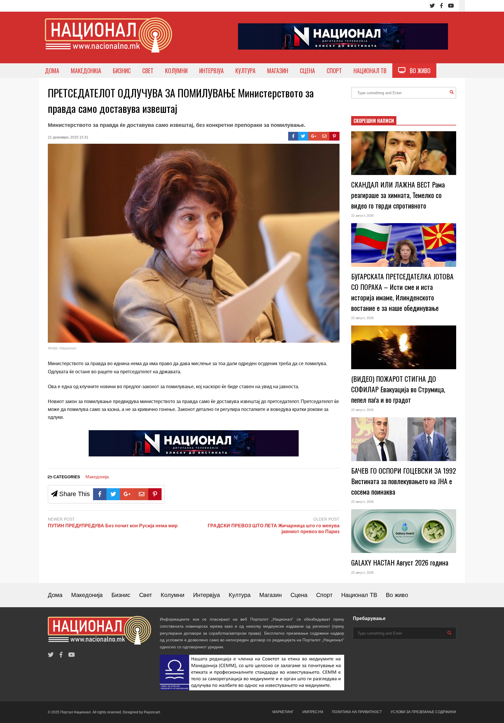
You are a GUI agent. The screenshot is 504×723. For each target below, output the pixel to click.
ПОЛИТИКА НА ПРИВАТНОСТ (357, 712)
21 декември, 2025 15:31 (68, 137)
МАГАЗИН (277, 70)
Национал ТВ (359, 595)
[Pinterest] (334, 136)
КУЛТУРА (245, 70)
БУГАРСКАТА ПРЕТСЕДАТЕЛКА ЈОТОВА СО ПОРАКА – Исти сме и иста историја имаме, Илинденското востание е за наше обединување (402, 292)
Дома (55, 595)
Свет (145, 595)
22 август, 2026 (362, 215)
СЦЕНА (307, 70)
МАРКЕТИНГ (283, 712)
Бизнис (120, 595)
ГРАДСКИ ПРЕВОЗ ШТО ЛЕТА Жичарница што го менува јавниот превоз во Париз (274, 528)
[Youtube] (451, 6)
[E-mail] (324, 136)
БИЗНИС (122, 70)
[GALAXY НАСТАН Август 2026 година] (403, 531)
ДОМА (52, 70)
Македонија (97, 476)
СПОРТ (334, 70)
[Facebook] (441, 6)
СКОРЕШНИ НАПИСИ (374, 120)
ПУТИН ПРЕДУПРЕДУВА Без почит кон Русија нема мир (113, 525)
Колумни (172, 595)
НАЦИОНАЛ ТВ (370, 70)
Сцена (298, 595)
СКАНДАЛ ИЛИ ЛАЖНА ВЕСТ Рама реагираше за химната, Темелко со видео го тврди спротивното (398, 195)
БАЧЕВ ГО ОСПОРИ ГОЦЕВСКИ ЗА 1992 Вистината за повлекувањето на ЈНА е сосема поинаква (403, 481)
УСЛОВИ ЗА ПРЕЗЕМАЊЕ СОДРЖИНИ (423, 712)
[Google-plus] (313, 136)
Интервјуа (206, 595)
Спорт (324, 595)
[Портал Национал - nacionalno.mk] (108, 40)
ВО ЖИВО (417, 70)
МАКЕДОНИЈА (86, 70)
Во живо (397, 595)
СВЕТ (147, 70)
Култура (240, 595)
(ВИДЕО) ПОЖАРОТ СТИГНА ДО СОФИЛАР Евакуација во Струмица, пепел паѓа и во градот (398, 389)
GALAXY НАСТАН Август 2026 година (399, 562)
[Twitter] (432, 6)
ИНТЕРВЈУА (211, 70)
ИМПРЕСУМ (312, 712)
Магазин (270, 595)
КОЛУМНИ (176, 70)
